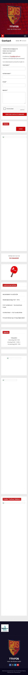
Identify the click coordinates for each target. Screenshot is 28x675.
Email (5, 82)
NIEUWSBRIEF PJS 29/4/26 (10, 294)
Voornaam (6, 65)
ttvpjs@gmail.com (15, 56)
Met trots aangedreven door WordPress (12, 671)
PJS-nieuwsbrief (14, 258)
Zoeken (5, 124)
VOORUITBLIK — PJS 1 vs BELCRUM (12, 312)
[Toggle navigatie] (25, 36)
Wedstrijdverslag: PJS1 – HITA (11, 300)
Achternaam (7, 73)
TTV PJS (14, 26)
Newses (9, 672)
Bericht (5, 90)
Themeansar (17, 672)
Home (17, 41)
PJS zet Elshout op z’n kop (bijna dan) (14, 318)
